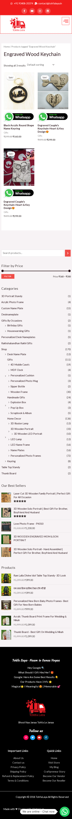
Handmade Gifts (16, 397)
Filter (7, 276)
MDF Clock (17, 370)
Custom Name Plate (12, 308)
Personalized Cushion (22, 375)
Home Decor (14, 418)
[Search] (68, 253)
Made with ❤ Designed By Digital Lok (23, 809)
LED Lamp (16, 439)
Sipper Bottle (18, 386)
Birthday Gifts (15, 325)
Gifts (10, 359)
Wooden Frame (19, 392)
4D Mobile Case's (20, 364)
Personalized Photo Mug (24, 381)
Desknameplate (9, 314)
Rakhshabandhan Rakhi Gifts (16, 343)
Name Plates (17, 450)
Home (7, 46)
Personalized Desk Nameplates (18, 337)
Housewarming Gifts (18, 331)
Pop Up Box (17, 407)
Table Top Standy (10, 467)
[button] (65, 812)
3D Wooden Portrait (22, 428)
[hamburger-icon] (65, 21)
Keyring (11, 461)
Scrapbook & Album (21, 413)
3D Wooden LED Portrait (28, 433)
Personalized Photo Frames (26, 455)
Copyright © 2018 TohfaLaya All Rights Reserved (42, 797)
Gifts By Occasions (11, 320)
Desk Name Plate (16, 354)
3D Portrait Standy (11, 296)
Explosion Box (18, 402)
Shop (4, 349)
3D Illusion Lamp (19, 423)
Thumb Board (8, 473)
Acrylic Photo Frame (12, 302)
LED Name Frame (20, 444)
